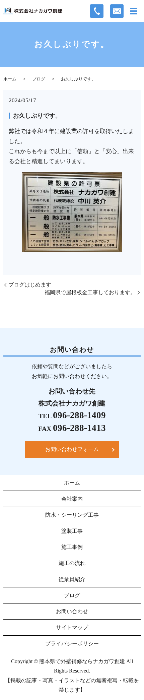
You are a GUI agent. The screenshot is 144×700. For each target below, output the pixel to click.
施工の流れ (72, 563)
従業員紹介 (72, 579)
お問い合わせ (72, 611)
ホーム (9, 78)
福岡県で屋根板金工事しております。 (90, 292)
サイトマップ (72, 627)
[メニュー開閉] (133, 11)
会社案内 (72, 499)
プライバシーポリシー (72, 643)
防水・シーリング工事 (72, 515)
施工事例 (72, 547)
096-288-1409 (79, 415)
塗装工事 (72, 531)
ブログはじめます (29, 285)
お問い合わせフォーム (72, 449)
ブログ (38, 78)
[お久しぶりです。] (72, 211)
